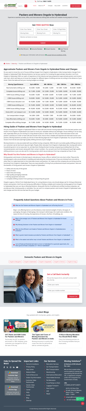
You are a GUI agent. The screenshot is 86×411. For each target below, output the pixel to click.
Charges (50, 5)
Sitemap (28, 400)
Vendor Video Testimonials (30, 386)
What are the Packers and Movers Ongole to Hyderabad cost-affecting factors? (39, 205)
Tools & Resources (32, 375)
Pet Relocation (51, 380)
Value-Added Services (53, 377)
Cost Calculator (76, 6)
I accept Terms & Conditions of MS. (56, 55)
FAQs (27, 392)
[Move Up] (82, 403)
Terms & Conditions (32, 364)
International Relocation (54, 375)
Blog (27, 398)
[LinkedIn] (14, 367)
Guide (28, 395)
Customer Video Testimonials (31, 381)
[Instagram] (10, 367)
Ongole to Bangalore (15, 262)
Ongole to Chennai (59, 262)
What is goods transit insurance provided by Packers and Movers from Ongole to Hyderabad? (42, 235)
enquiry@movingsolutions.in (75, 397)
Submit (43, 43)
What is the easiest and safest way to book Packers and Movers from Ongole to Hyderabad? (42, 239)
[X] (7, 367)
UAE (47, 391)
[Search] (26, 6)
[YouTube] (17, 367)
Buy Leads (57, 5)
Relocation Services (52, 364)
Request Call (73, 296)
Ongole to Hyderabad (30, 262)
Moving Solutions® (39, 408)
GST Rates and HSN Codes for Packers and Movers (15, 336)
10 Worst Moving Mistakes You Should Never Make (69, 336)
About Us (41, 5)
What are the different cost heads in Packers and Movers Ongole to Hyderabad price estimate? (40, 229)
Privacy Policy (30, 367)
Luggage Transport (52, 386)
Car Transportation (52, 367)
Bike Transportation (52, 369)
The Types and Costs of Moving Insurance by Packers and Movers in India (43, 337)
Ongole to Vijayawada (45, 262)
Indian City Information (33, 377)
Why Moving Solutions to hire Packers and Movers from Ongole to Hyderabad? (38, 224)
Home (34, 5)
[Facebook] (4, 367)
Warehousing (50, 372)
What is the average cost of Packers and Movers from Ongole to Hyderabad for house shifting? (40, 219)
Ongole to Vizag (72, 262)
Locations (65, 5)
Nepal (48, 394)
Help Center (30, 369)
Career (28, 390)
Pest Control (50, 388)
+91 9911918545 (72, 400)
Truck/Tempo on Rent (53, 383)
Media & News (30, 372)
